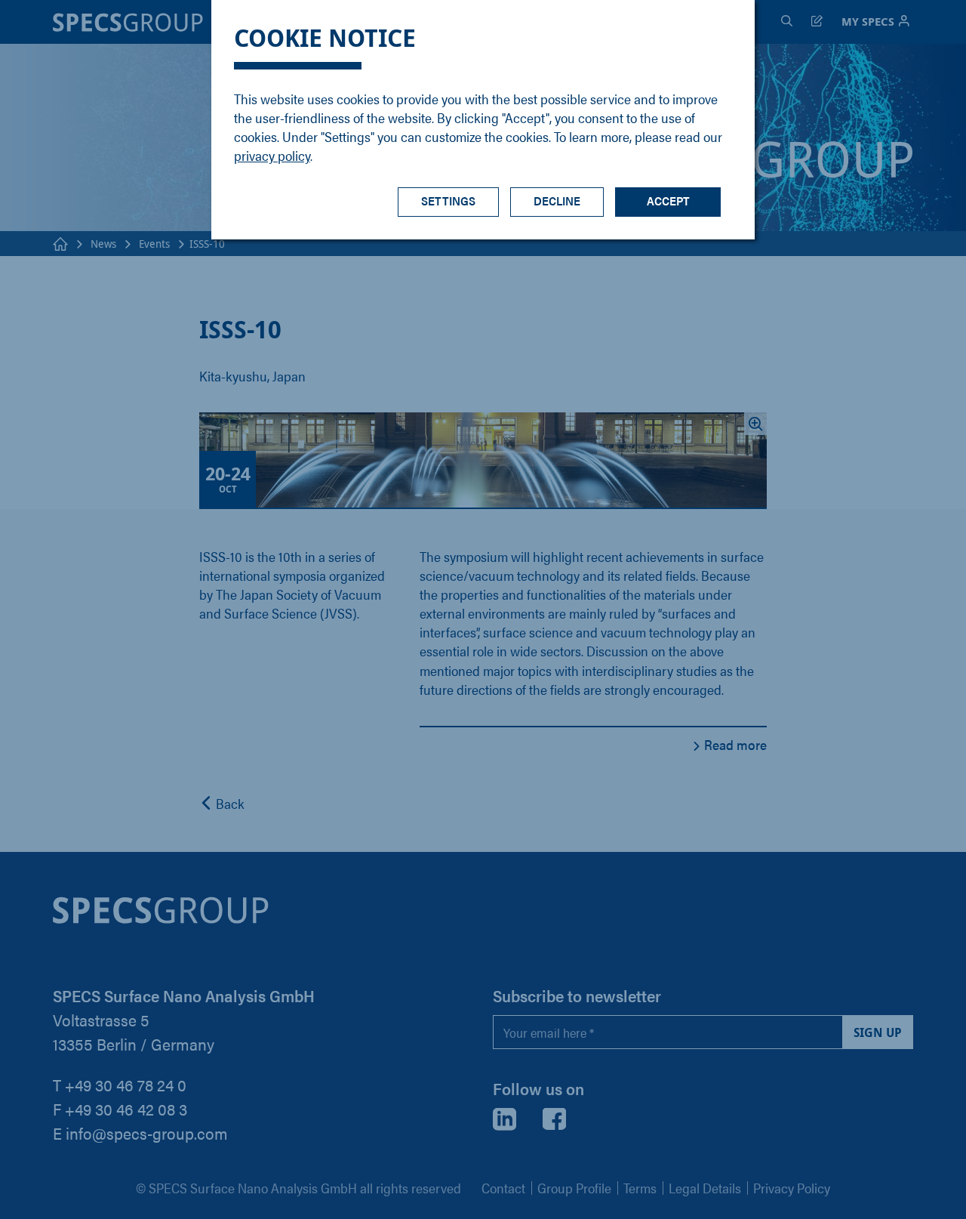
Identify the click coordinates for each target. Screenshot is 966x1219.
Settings (448, 200)
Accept (668, 200)
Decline (557, 200)
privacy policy (272, 155)
